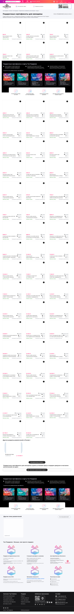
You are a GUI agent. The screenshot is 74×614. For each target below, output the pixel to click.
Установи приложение (40, 601)
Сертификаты (27, 2)
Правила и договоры (25, 601)
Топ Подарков (10, 610)
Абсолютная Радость (51, 497)
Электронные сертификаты (9, 601)
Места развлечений (7, 597)
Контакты (23, 603)
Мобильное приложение (65, 5)
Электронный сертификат (54, 558)
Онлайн (19, 34)
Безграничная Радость (35, 83)
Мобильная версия (25, 610)
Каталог (22, 2)
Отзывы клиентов (25, 597)
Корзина (69, 2)
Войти (65, 2)
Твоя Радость (63, 497)
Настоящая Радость (8, 497)
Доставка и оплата (7, 603)
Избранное (61, 2)
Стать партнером (25, 599)
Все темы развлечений (63, 516)
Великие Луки (65, 333)
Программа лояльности (8, 599)
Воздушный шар (9, 454)
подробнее (29, 582)
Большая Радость (22, 497)
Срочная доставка (22, 6)
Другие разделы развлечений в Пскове (16, 440)
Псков (7, 8)
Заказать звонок (36, 1)
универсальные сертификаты (17, 70)
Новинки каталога (39, 6)
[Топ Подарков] (7, 7)
